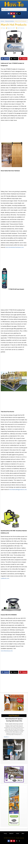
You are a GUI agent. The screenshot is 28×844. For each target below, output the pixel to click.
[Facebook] (8, 13)
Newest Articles (9, 21)
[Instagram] (16, 13)
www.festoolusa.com (7, 650)
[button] (14, 16)
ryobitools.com (5, 578)
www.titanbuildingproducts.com (18, 489)
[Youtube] (11, 13)
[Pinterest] (14, 13)
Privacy (5, 833)
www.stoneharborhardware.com (14, 247)
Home (2, 21)
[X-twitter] (19, 13)
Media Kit (11, 833)
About (23, 833)
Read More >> (6, 736)
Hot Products (20, 28)
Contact (17, 833)
